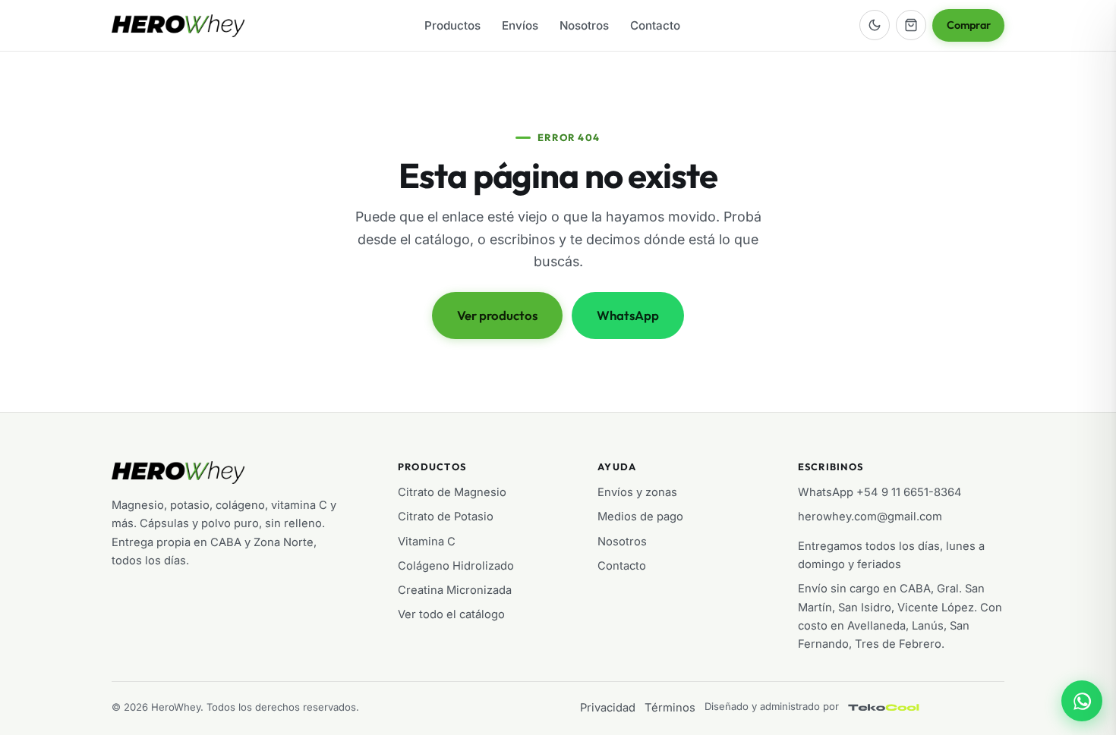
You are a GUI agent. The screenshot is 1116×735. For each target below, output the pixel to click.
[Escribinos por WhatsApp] (1081, 700)
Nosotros (584, 25)
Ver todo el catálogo (451, 614)
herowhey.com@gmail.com (870, 516)
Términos (670, 708)
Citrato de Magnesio (452, 492)
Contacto (655, 25)
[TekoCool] (899, 708)
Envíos (520, 25)
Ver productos (497, 315)
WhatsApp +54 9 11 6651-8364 (880, 492)
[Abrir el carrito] (911, 25)
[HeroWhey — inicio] (178, 25)
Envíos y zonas (637, 492)
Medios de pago (640, 516)
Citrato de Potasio (445, 516)
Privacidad (607, 708)
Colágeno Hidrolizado (456, 566)
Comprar (969, 25)
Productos (452, 25)
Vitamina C (427, 541)
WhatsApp (628, 315)
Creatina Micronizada (455, 590)
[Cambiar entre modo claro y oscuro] (874, 25)
